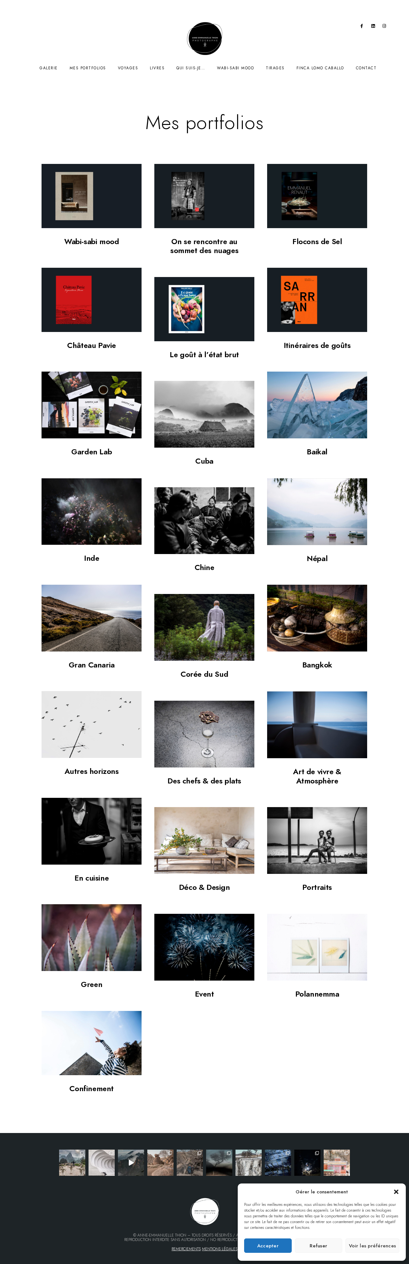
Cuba (204, 461)
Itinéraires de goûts (317, 345)
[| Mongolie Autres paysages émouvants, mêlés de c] (248, 1163)
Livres (157, 68)
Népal (317, 558)
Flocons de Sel (317, 241)
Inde (91, 558)
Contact (366, 68)
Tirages (275, 68)
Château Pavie (91, 345)
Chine (204, 567)
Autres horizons (92, 771)
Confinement (91, 1088)
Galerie (49, 68)
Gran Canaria (92, 664)
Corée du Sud (204, 674)
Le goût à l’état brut (204, 354)
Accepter (268, 1246)
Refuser (318, 1246)
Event (204, 994)
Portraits (317, 887)
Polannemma (317, 994)
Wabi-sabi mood (235, 68)
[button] (396, 1192)
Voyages (128, 68)
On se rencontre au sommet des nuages (204, 246)
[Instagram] (384, 27)
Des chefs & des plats (204, 780)
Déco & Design (204, 887)
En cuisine (91, 878)
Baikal (317, 451)
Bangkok (317, 664)
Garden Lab (91, 451)
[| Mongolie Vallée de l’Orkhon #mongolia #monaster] (337, 1163)
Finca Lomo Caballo (320, 68)
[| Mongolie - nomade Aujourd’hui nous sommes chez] (160, 1163)
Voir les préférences (372, 1246)
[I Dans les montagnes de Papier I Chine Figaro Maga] (72, 1163)
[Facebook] (362, 27)
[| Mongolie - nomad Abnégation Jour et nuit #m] (307, 1163)
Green (91, 984)
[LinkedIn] (373, 27)
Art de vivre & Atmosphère (317, 776)
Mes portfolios (88, 68)
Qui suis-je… (190, 68)
